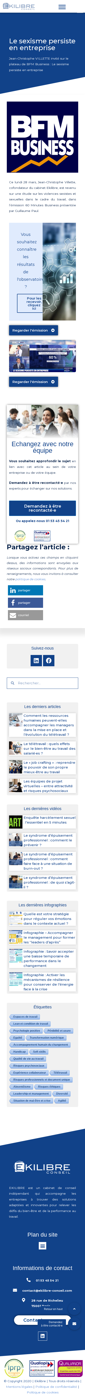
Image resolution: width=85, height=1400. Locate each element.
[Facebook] (48, 660)
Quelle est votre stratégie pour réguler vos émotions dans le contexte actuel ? (47, 919)
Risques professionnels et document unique (41, 1079)
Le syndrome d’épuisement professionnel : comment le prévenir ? (48, 840)
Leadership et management (31, 1093)
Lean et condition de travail (30, 1023)
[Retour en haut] (74, 1308)
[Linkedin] (36, 660)
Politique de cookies (42, 1392)
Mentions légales (19, 1386)
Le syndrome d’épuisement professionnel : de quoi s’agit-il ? (49, 882)
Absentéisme (22, 1086)
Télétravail (60, 1072)
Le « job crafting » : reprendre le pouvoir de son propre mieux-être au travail (49, 767)
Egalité (17, 1037)
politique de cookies (30, 579)
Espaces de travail (25, 1016)
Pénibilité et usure (59, 1030)
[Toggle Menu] (62, 7)
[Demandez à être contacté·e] (74, 1323)
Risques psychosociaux (28, 1065)
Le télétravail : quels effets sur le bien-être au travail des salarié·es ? (49, 748)
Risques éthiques (49, 1086)
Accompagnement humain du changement (40, 1044)
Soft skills (39, 1051)
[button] (33, 330)
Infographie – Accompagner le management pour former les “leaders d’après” (49, 937)
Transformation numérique (47, 1037)
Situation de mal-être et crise (32, 1100)
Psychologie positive (26, 1030)
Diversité (62, 1093)
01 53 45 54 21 (57, 521)
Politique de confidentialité (56, 1386)
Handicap (19, 1051)
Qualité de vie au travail (28, 1058)
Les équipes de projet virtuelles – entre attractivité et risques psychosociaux (48, 786)
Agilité (62, 1100)
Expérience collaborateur (29, 1072)
